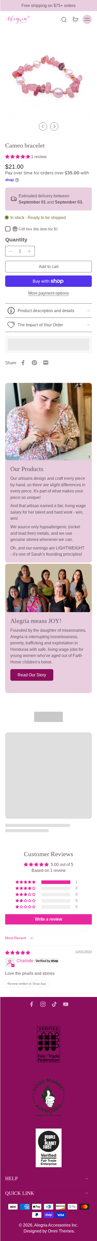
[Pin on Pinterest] (34, 362)
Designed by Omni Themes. (49, 1230)
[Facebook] (31, 1004)
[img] (17, 952)
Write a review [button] (48, 919)
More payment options (48, 293)
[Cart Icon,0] (75, 19)
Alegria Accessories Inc (55, 1225)
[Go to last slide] (43, 126)
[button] (18, 156)
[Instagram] (43, 1004)
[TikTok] (54, 1004)
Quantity (16, 239)
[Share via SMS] (45, 362)
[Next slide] (54, 126)
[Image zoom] (48, 76)
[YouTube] (65, 1004)
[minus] (10, 251)
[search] (64, 19)
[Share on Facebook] (23, 362)
